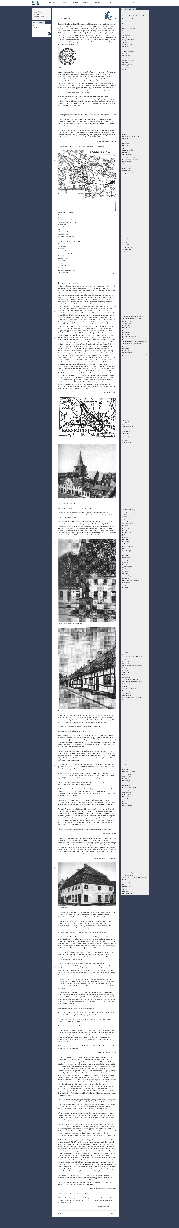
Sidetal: (34, 32)
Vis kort (97, 2)
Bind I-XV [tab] (41, 22)
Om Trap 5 (110, 2)
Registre (85, 2)
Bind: (34, 25)
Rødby (113, 1213)
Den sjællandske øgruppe (39, 16)
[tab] (122, 9)
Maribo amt (36, 14)
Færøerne (64, 2)
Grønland (75, 2)
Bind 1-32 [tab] (35, 22)
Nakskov (62, 1213)
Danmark (51, 2)
